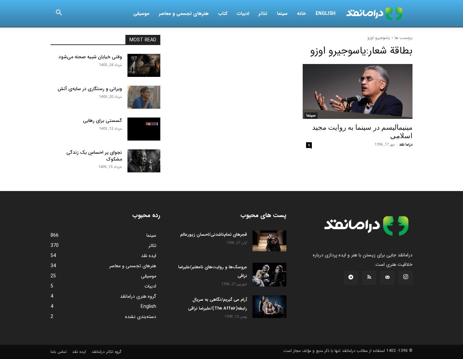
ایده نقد (79, 352)
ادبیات (243, 13)
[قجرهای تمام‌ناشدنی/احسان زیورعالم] (269, 240)
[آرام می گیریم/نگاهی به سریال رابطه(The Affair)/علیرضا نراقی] (269, 306)
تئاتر (263, 13)
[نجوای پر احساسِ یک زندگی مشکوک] (143, 160)
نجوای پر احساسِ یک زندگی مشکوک (94, 156)
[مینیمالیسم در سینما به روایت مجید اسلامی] (357, 91)
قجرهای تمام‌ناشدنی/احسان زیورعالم (213, 234)
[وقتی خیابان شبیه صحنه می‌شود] (143, 65)
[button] (59, 14)
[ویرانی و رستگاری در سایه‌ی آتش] (143, 97)
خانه (301, 13)
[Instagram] (405, 277)
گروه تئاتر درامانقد (106, 352)
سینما (282, 13)
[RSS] (369, 277)
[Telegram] (351, 277)
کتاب (222, 13)
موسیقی (141, 13)
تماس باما (59, 352)
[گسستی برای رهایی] (143, 129)
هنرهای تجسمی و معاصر (184, 13)
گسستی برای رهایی (102, 120)
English (326, 13)
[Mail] (387, 277)
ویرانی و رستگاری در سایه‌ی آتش (90, 88)
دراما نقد (405, 145)
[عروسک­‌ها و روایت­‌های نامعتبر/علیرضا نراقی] (269, 275)
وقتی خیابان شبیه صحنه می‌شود (90, 57)
